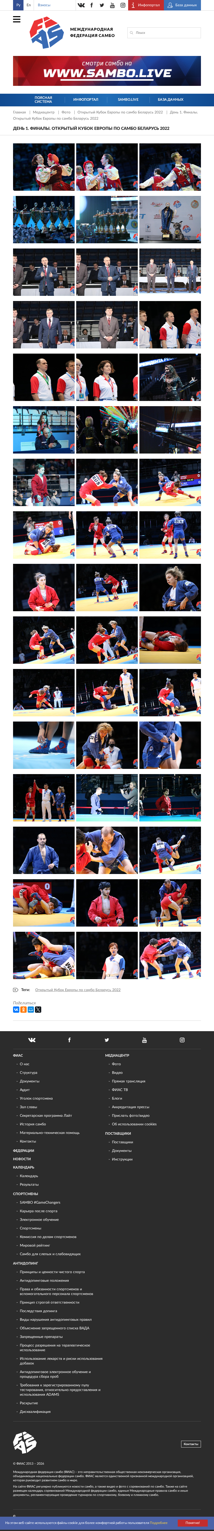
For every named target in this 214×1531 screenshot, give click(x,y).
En (29, 5)
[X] (38, 1009)
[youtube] (112, 5)
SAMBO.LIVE (128, 99)
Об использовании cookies (134, 1124)
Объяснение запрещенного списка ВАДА (54, 1328)
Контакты (28, 1141)
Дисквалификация (35, 1412)
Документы (29, 1081)
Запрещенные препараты (41, 1337)
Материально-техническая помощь (50, 1133)
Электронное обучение (39, 1220)
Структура (28, 1073)
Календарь (23, 1167)
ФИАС (18, 1055)
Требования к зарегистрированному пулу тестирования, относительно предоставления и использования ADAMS (60, 1389)
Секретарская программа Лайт (46, 1116)
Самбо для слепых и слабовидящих (50, 1254)
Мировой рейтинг (35, 1245)
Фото (67, 112)
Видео (117, 1073)
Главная (20, 112)
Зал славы (28, 1107)
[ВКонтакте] (16, 1009)
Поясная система (43, 100)
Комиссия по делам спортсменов (48, 1237)
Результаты (29, 1184)
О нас (24, 1064)
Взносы (44, 5)
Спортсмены (25, 1194)
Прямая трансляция (128, 1081)
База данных (170, 99)
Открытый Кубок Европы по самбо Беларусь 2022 (121, 112)
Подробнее (159, 1523)
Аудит (25, 1090)
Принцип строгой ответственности (49, 1302)
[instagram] (123, 5)
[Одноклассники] (23, 1009)
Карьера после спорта (38, 1211)
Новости (22, 1159)
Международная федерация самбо (92, 33)
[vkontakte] (81, 5)
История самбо (33, 1124)
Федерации (23, 1151)
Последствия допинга (38, 1311)
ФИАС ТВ (120, 1090)
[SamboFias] (25, 1443)
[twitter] (102, 5)
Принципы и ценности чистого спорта (52, 1272)
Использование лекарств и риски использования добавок (61, 1361)
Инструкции (122, 1159)
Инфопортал (85, 99)
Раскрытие (29, 1403)
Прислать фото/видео (131, 1116)
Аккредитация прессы (130, 1107)
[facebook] (91, 5)
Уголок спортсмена (36, 1098)
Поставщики (118, 1134)
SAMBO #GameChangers (40, 1202)
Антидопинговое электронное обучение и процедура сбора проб (55, 1374)
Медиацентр (44, 112)
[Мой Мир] (31, 1009)
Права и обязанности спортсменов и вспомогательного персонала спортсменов (56, 1291)
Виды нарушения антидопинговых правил (56, 1320)
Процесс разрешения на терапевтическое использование (55, 1348)
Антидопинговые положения (44, 1281)
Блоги (117, 1098)
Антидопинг (25, 1263)
